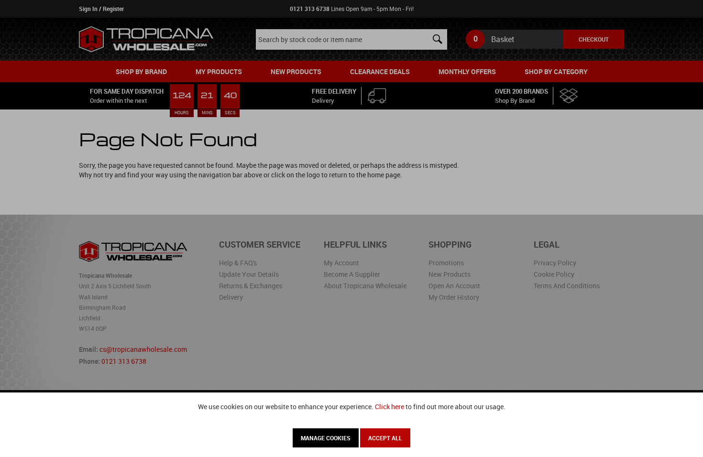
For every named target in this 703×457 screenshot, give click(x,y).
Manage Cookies (326, 438)
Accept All (385, 438)
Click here (389, 406)
